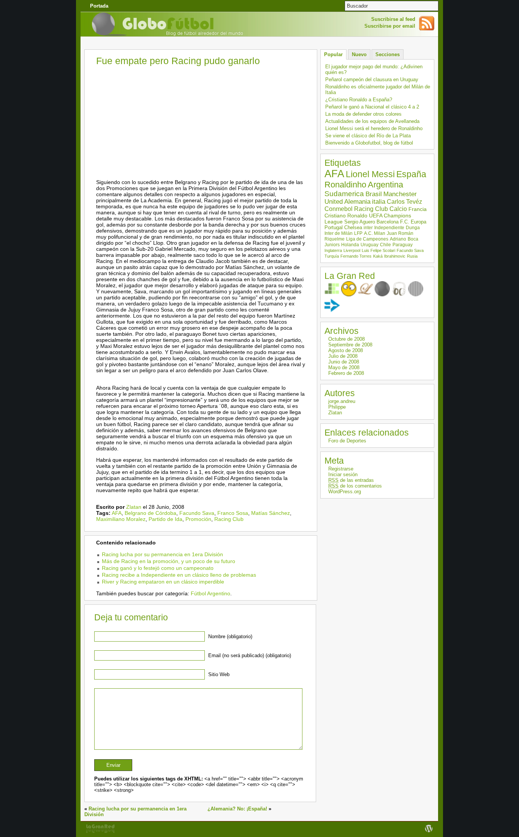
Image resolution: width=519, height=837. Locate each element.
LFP (358, 233)
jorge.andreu (341, 401)
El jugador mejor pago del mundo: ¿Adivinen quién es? (373, 69)
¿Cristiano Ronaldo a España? (358, 99)
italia (378, 201)
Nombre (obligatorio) (230, 636)
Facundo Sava (196, 513)
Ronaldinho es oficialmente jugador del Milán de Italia (377, 89)
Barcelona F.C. (393, 222)
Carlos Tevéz (404, 201)
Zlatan (133, 507)
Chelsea (353, 227)
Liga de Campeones (367, 239)
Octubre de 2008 (346, 339)
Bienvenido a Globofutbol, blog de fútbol (369, 143)
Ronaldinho (345, 184)
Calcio (398, 209)
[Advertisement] (259, 43)
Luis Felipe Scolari (378, 250)
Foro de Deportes (347, 441)
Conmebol (338, 209)
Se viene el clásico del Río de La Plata (368, 135)
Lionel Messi (370, 174)
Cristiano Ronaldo (345, 215)
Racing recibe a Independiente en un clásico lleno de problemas (179, 575)
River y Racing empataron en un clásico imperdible (163, 582)
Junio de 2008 (343, 362)
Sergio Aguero (359, 222)
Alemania (357, 201)
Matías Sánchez (270, 513)
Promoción (198, 519)
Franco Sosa (232, 513)
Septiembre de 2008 (350, 345)
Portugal (333, 227)
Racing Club (229, 519)
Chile (385, 244)
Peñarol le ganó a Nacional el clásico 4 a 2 (372, 107)
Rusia (412, 256)
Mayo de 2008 (343, 367)
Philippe (337, 407)
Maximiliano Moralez (121, 519)
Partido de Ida (165, 519)
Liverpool (351, 250)
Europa (418, 222)
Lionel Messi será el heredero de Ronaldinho (373, 128)
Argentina (385, 184)
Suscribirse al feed (393, 19)
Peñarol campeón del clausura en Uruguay (371, 79)
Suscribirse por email (389, 26)
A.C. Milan (374, 233)
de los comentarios (355, 486)
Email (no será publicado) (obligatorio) (249, 655)
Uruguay (369, 244)
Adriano (398, 239)
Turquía (331, 256)
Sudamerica (344, 194)
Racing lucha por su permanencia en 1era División (162, 554)
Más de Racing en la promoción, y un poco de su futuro (168, 561)
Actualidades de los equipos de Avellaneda (372, 121)
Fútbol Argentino (210, 593)
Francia (417, 209)
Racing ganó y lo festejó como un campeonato (158, 568)
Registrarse (340, 469)
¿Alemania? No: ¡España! (237, 809)
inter (368, 227)
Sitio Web (218, 674)
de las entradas (351, 480)
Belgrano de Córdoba (150, 513)
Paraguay (402, 244)
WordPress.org (344, 491)
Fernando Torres (356, 256)
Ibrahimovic (394, 256)
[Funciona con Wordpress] (428, 832)
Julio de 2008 (343, 356)
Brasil (374, 194)
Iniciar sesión (343, 474)
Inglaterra (333, 250)
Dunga (413, 227)
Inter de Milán (338, 233)
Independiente (389, 227)
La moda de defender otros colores (363, 114)
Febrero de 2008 (346, 373)
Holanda (350, 244)
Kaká (378, 256)
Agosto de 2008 (345, 350)
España (411, 174)
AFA (117, 513)
